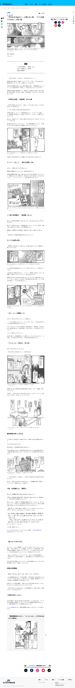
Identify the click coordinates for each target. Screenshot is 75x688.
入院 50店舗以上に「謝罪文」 (24, 68)
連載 (36, 4)
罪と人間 (10, 15)
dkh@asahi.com (14, 607)
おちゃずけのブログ (11, 265)
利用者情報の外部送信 (59, 685)
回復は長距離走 (21, 70)
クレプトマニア (10, 56)
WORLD (50, 4)
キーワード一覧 (42, 682)
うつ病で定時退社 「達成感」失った (26, 66)
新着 (26, 4)
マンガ (31, 4)
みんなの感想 (42, 13)
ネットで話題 (42, 4)
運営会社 (57, 682)
